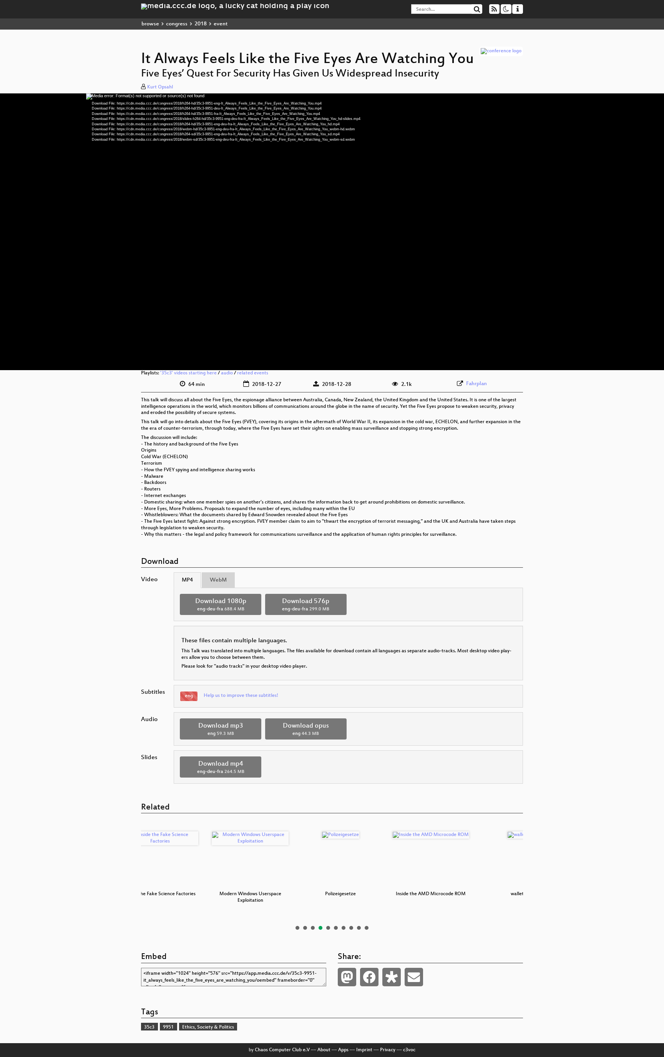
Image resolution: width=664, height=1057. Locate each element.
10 (367, 928)
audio (227, 373)
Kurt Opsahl (160, 87)
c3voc (409, 1050)
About (323, 1050)
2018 (200, 24)
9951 (168, 1027)
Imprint (364, 1050)
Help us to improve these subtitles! (241, 695)
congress (177, 24)
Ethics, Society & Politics (208, 1027)
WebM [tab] (218, 580)
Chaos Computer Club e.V (282, 1050)
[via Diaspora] (391, 977)
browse (150, 24)
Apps (343, 1050)
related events (252, 373)
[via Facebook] (369, 977)
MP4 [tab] (187, 580)
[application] (332, 231)
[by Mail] (414, 977)
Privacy (387, 1050)
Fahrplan (476, 384)
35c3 (149, 1027)
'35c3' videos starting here (188, 373)
